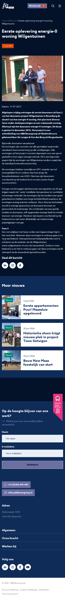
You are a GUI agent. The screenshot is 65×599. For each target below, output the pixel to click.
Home (5, 20)
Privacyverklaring (10, 589)
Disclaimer (44, 589)
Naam (5, 432)
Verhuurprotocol (10, 593)
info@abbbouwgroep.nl (20, 492)
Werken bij (36, 6)
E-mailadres (8, 446)
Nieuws (13, 20)
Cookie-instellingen (29, 589)
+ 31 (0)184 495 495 (18, 484)
